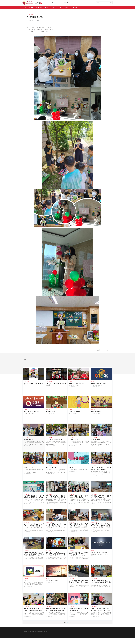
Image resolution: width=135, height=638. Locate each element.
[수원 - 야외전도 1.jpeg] (67, 155)
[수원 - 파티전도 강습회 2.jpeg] (67, 61)
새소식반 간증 (39, 7)
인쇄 (101, 350)
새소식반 (37, 3)
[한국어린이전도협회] (27, 3)
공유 (106, 350)
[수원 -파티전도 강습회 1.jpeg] (67, 320)
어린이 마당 (48, 7)
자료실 (66, 7)
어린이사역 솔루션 (57, 7)
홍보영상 (31, 7)
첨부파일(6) (96, 350)
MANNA (29, 633)
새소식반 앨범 (74, 7)
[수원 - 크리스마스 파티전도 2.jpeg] (67, 262)
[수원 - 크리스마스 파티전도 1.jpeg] (67, 104)
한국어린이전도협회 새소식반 (34, 631)
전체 (25, 7)
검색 (111, 2)
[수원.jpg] (67, 208)
